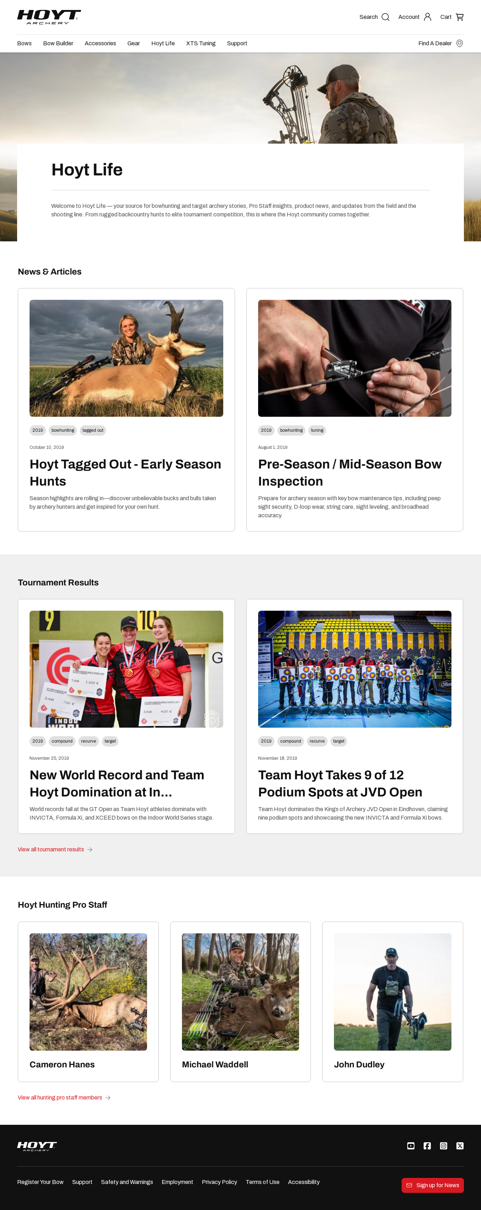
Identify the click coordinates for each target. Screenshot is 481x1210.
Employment (177, 1182)
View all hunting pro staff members (60, 1097)
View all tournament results (51, 849)
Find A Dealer (435, 43)
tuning (317, 430)
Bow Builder (58, 43)
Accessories (100, 43)
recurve (88, 741)
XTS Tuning (201, 43)
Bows (24, 43)
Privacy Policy (219, 1182)
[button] (452, 16)
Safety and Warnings (127, 1182)
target (110, 741)
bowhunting (63, 430)
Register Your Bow (40, 1182)
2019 (37, 430)
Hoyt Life (163, 43)
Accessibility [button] (304, 1182)
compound (62, 741)
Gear (133, 43)
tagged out (93, 430)
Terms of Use (262, 1182)
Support (237, 43)
